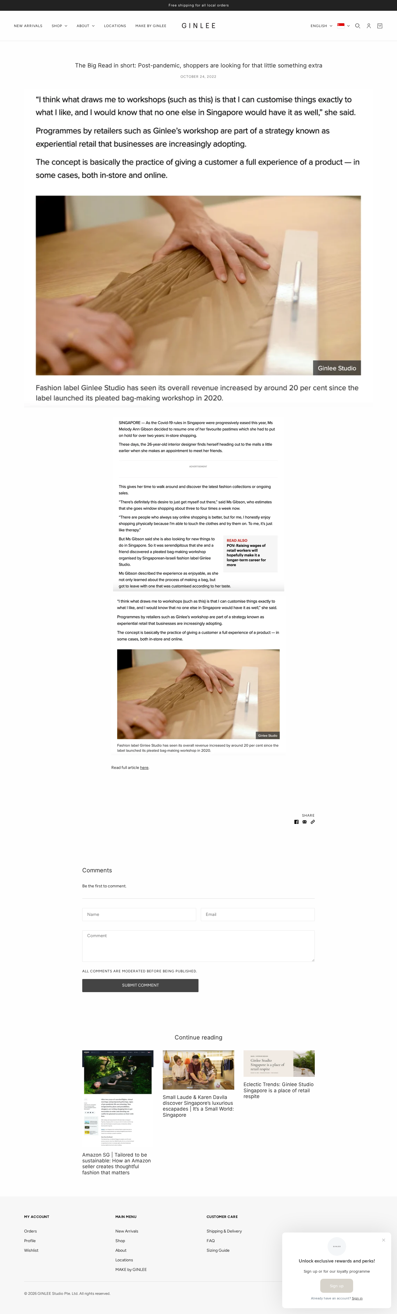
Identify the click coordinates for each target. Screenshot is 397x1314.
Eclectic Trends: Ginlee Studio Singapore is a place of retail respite (279, 1090)
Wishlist (31, 1250)
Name (92, 914)
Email (211, 914)
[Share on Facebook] (296, 821)
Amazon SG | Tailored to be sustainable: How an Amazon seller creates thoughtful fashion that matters (116, 1163)
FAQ (211, 1240)
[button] (312, 821)
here (144, 767)
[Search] (358, 26)
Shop (120, 1240)
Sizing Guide (218, 1250)
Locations (124, 1260)
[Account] (369, 26)
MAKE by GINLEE (131, 1269)
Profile (30, 1240)
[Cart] (380, 26)
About (120, 1250)
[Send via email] (304, 821)
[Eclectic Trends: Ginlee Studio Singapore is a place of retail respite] (279, 1063)
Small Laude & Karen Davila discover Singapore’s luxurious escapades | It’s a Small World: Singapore (198, 1106)
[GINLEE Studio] (198, 26)
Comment (97, 936)
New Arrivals (126, 1231)
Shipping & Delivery (224, 1231)
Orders (30, 1231)
